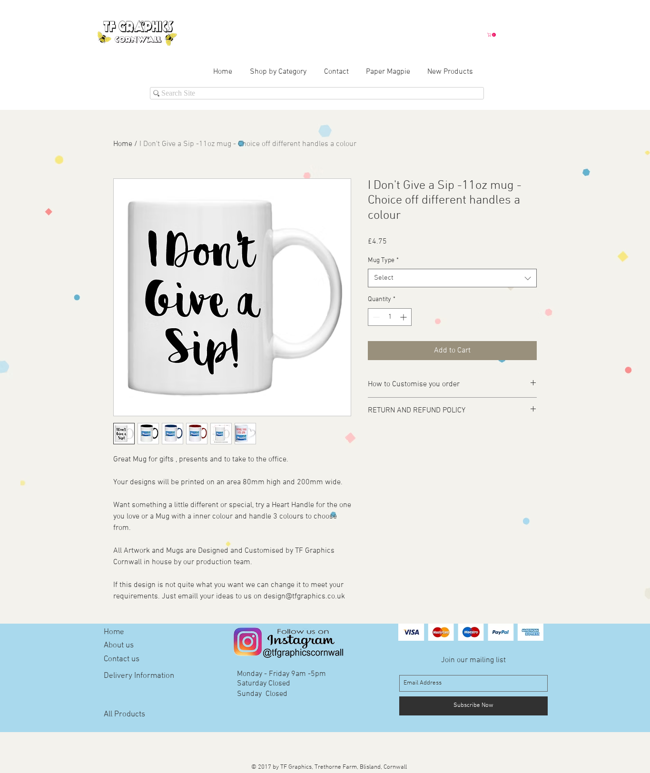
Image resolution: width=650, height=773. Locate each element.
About (114, 645)
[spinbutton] (389, 317)
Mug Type (383, 260)
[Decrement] (375, 317)
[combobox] (452, 278)
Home (122, 144)
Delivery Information (139, 676)
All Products (124, 714)
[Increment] (404, 317)
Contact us (121, 659)
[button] (492, 35)
